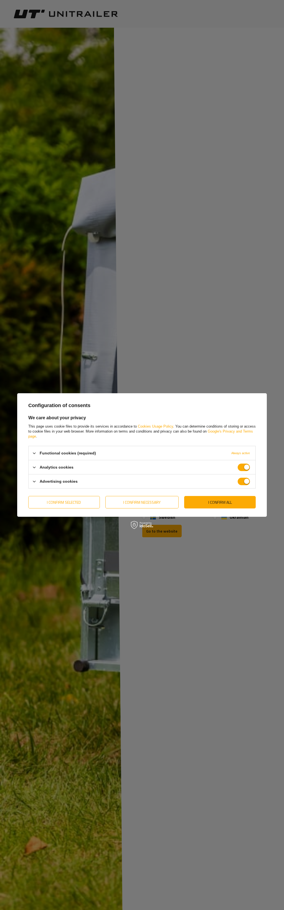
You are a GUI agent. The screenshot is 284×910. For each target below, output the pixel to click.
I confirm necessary (142, 502)
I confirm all (220, 502)
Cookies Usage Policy (155, 426)
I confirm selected (64, 502)
